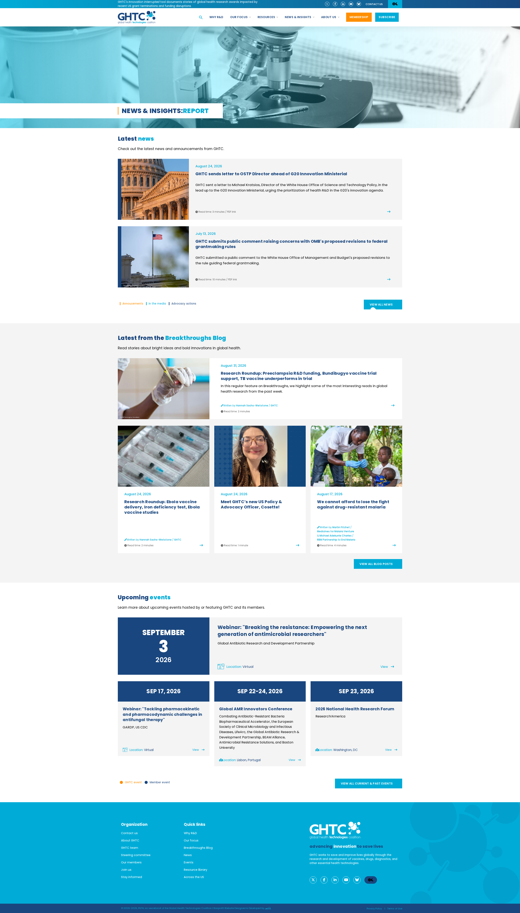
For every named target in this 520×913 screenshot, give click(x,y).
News (188, 855)
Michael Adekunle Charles (336, 535)
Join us (126, 870)
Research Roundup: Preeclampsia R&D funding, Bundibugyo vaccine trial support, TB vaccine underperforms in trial (299, 375)
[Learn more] (260, 456)
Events (188, 862)
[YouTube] (351, 3)
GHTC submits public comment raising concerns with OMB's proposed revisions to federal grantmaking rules (291, 243)
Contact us (374, 4)
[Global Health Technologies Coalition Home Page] (136, 13)
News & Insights (298, 17)
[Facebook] (335, 3)
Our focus (239, 17)
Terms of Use (394, 908)
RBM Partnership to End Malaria (336, 539)
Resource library (195, 870)
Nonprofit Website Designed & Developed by (239, 908)
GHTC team (129, 848)
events (160, 597)
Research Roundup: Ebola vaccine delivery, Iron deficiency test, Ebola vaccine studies (162, 507)
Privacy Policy (374, 908)
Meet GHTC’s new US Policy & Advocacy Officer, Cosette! (251, 504)
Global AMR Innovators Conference (255, 709)
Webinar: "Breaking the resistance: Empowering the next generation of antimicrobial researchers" (292, 631)
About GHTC (130, 840)
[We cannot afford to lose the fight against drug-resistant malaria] (394, 545)
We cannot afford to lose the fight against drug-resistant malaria (353, 504)
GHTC (274, 405)
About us (328, 17)
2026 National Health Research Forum (354, 709)
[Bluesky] (358, 3)
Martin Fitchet (341, 527)
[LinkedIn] (343, 3)
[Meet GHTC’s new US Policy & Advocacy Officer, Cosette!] (297, 545)
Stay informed (131, 877)
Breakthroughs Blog (195, 338)
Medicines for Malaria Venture (335, 531)
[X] (327, 3)
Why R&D (216, 17)
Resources (266, 17)
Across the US (194, 877)
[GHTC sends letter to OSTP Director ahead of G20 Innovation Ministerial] (375, 212)
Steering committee (136, 855)
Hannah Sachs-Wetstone (252, 405)
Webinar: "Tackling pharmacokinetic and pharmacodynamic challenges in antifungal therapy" (162, 714)
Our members (131, 862)
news (146, 139)
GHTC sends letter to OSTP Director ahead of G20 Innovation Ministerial (271, 174)
